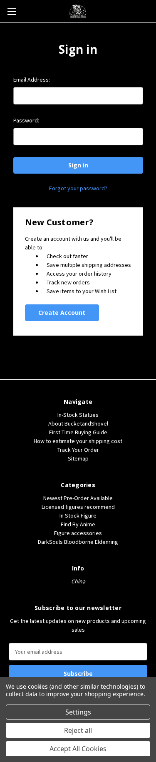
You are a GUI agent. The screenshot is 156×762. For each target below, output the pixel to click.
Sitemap (78, 458)
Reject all (78, 730)
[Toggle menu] (11, 11)
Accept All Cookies (78, 748)
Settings (78, 712)
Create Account (61, 312)
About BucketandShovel (78, 423)
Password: (26, 120)
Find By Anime (78, 524)
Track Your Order (78, 449)
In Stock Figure (78, 515)
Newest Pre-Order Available (78, 498)
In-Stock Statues (78, 414)
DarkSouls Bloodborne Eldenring (78, 541)
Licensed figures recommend (78, 506)
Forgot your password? (78, 188)
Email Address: (31, 79)
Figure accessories (78, 533)
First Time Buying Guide (78, 432)
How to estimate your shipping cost (78, 441)
